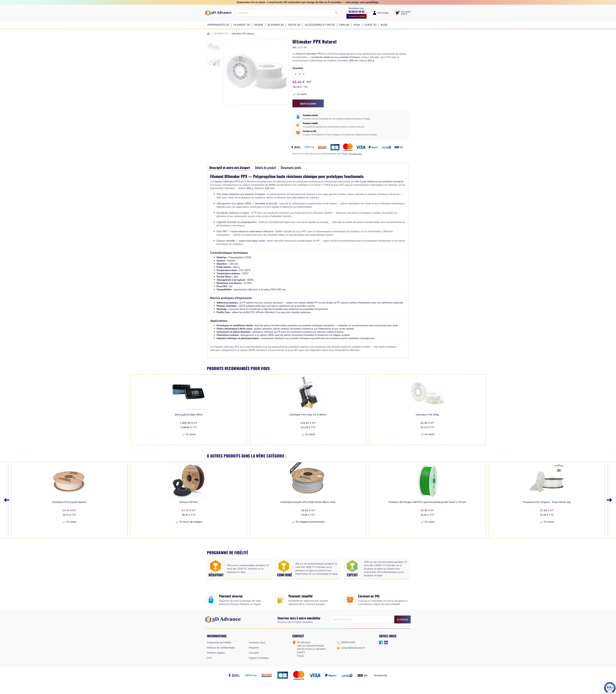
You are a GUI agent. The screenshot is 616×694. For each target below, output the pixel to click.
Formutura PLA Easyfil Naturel (69, 502)
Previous (7, 500)
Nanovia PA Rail (189, 502)
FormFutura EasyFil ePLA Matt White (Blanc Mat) (308, 502)
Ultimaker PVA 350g (427, 414)
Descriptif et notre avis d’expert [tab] (229, 167)
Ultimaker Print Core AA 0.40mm (308, 414)
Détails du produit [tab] (265, 167)
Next (609, 500)
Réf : (294, 47)
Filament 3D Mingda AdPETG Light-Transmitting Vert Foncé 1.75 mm (427, 502)
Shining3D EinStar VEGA (189, 414)
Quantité (297, 68)
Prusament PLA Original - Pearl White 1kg (547, 502)
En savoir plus (355, 153)
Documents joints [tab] (291, 167)
